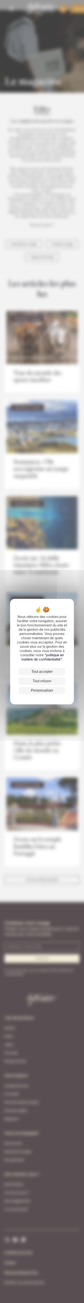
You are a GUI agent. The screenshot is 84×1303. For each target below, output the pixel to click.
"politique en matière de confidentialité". (42, 657)
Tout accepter (42, 671)
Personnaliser (42, 690)
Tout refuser (42, 681)
